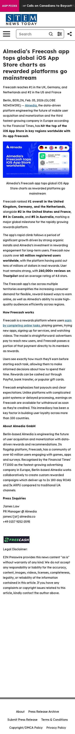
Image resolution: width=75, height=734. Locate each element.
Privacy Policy (56, 727)
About (20, 711)
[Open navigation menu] (6, 34)
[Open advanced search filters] (59, 34)
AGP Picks (9, 5)
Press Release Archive (43, 711)
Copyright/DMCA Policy (26, 727)
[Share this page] (69, 34)
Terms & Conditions (54, 719)
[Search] (50, 34)
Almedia (31, 105)
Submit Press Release (22, 719)
